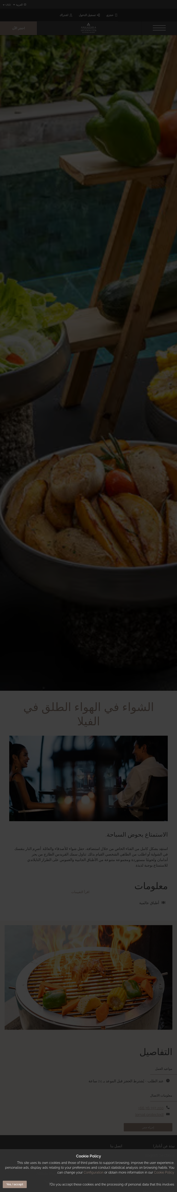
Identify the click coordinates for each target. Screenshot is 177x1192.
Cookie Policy (164, 1172)
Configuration (93, 1172)
